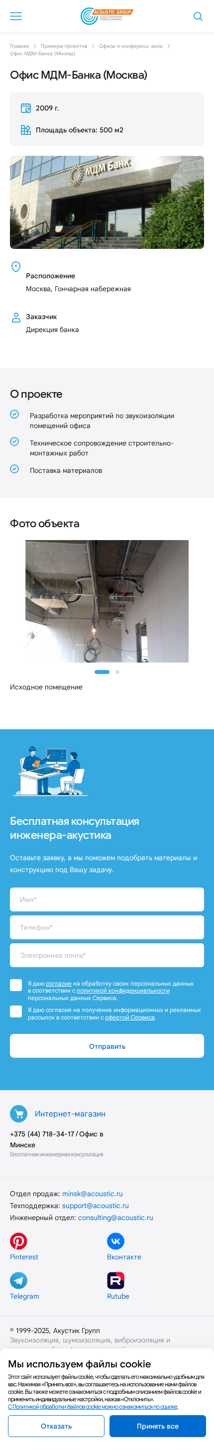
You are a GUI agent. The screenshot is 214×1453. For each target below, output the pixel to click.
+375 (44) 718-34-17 (42, 1134)
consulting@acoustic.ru (115, 1218)
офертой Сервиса (130, 1017)
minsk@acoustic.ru (92, 1194)
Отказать (56, 1426)
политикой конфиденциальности (123, 990)
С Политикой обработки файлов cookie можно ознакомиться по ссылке (92, 1406)
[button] (102, 672)
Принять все (158, 1426)
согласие (59, 983)
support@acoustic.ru (95, 1206)
